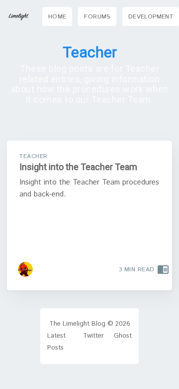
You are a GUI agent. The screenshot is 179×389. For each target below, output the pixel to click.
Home (57, 16)
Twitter (93, 336)
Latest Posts (56, 342)
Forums (97, 16)
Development (150, 16)
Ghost (123, 336)
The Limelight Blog (77, 324)
